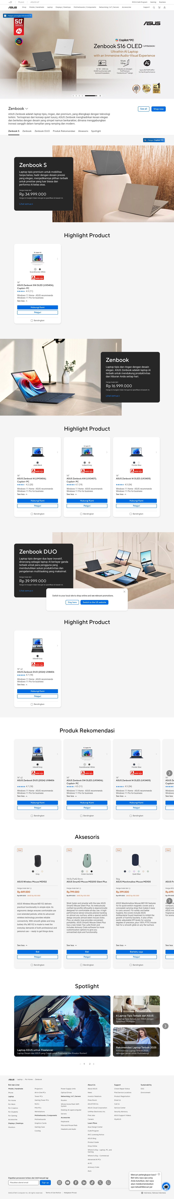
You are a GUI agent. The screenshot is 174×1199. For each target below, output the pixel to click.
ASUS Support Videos (122, 1115)
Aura (89, 1171)
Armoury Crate (93, 1167)
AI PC (90, 1163)
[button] (153, 2)
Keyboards (65, 1122)
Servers (64, 1114)
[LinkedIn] (83, 1182)
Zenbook (38, 1079)
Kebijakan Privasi (70, 1193)
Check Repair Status (122, 1089)
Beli (37, 951)
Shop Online (92, 1146)
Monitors (11, 1127)
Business (162, 2)
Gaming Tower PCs (42, 1100)
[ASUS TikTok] (92, 1182)
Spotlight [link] (96, 131)
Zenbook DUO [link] (42, 131)
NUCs (37, 1104)
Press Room (92, 1100)
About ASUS (92, 1089)
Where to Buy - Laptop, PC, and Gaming (100, 1151)
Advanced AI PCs (94, 1160)
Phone (10, 1093)
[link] (12, 7)
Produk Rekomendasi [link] (64, 131)
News (90, 1093)
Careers (91, 1119)
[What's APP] (108, 1182)
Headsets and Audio (68, 1129)
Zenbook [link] (27, 131)
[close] (124, 592)
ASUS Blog (92, 1138)
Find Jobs (91, 1115)
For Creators (13, 1108)
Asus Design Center (95, 1127)
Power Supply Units (68, 1089)
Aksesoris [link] (83, 131)
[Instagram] (59, 1182)
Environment (145, 1093)
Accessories (12, 1120)
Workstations (40, 1112)
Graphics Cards (40, 1123)
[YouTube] (67, 1182)
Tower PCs (39, 1096)
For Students (13, 1112)
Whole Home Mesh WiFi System (70, 1105)
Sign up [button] (45, 1182)
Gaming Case (40, 1127)
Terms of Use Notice (53, 1193)
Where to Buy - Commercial (98, 1156)
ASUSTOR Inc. (93, 1104)
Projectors (39, 1089)
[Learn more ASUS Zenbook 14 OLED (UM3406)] (87, 98)
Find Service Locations (122, 1093)
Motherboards (40, 1119)
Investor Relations (94, 1096)
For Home (12, 1100)
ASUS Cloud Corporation (97, 1108)
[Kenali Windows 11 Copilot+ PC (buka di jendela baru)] (154, 140)
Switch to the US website (94, 602)
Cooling (38, 1131)
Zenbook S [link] (13, 131)
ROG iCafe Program (139, 2)
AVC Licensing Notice (96, 1135)
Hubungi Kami (38, 307)
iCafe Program (93, 1131)
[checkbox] (37, 320)
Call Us (117, 1104)
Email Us (117, 1100)
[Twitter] (100, 1182)
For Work (11, 1104)
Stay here (72, 602)
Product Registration (122, 1096)
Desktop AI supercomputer (71, 1110)
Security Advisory (121, 1112)
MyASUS (117, 1119)
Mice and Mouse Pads (69, 1125)
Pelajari (37, 312)
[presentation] (80, 1064)
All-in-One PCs (40, 1093)
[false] (158, 108)
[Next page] (94, 1064)
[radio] (35, 269)
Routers (64, 1100)
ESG (142, 1089)
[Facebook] (75, 1182)
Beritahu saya (136, 951)
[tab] (79, 96)
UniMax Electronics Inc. (96, 1112)
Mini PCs (38, 1108)
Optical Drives (66, 1093)
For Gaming (12, 1116)
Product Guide (93, 1142)
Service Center (119, 1108)
